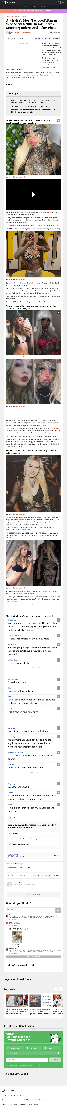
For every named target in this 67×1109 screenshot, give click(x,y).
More (42, 6)
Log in (63, 2)
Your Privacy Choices (7, 1099)
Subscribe (55, 1059)
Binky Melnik (12, 915)
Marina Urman (15, 32)
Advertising (18, 1099)
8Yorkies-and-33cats (17, 928)
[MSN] (20, 1095)
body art (22, 867)
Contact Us (38, 1099)
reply (15, 919)
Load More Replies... (16, 946)
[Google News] (23, 1095)
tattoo (29, 867)
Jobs (31, 1099)
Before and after (11, 867)
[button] (56, 989)
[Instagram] (5, 1095)
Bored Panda (8, 1090)
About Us (26, 1099)
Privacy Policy (22, 1104)
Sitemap (45, 1099)
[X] (11, 1095)
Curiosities (10, 16)
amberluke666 (20, 177)
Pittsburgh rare (13, 948)
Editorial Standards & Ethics (9, 1104)
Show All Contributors (33, 894)
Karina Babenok (25, 32)
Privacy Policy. (37, 1065)
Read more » (33, 889)
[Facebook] (2, 1095)
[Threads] (17, 1095)
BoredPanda (9, 2)
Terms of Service (33, 1104)
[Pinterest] (8, 1095)
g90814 (11, 922)
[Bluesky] (14, 1095)
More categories (13, 1053)
